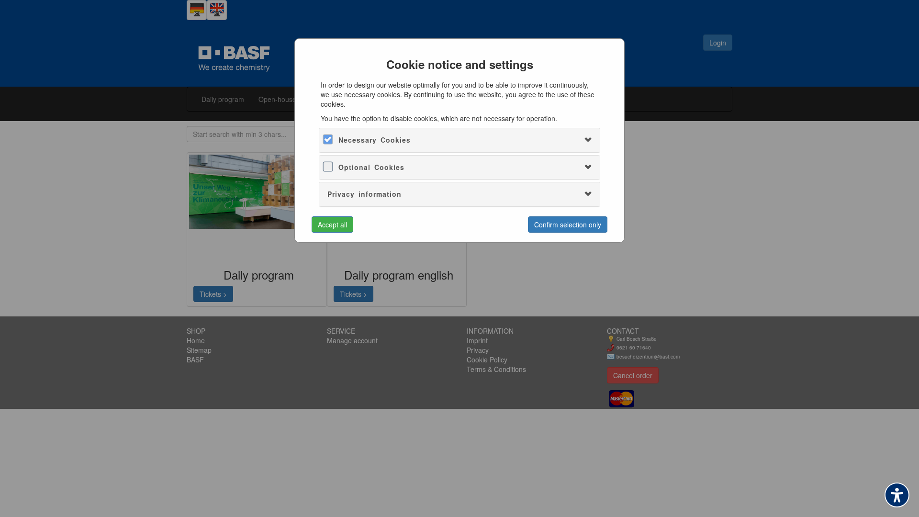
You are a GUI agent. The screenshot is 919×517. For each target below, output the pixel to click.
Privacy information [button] (364, 194)
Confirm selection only (567, 224)
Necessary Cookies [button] (374, 140)
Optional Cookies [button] (371, 167)
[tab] (459, 140)
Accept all (332, 224)
